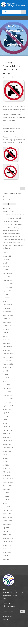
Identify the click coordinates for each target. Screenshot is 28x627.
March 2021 (6, 468)
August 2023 (7, 367)
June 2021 (6, 458)
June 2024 (6, 333)
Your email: (6, 197)
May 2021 (6, 461)
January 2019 (7, 535)
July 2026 (6, 259)
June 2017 (6, 555)
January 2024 (7, 350)
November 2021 (8, 441)
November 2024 (8, 315)
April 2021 (6, 465)
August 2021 (7, 451)
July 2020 (6, 493)
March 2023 (6, 385)
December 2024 (8, 312)
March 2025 (6, 301)
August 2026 (7, 256)
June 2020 (6, 496)
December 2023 (8, 353)
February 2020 (7, 510)
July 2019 (6, 528)
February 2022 (7, 430)
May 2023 (6, 378)
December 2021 (8, 437)
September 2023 (8, 364)
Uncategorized (17, 77)
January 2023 (7, 392)
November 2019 (8, 517)
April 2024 (6, 340)
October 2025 (7, 287)
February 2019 (7, 531)
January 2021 (7, 475)
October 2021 (7, 444)
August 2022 (7, 409)
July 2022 (6, 413)
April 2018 (6, 549)
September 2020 (8, 489)
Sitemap (5, 619)
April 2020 (6, 503)
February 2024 (7, 346)
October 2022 (7, 402)
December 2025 (8, 280)
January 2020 (7, 514)
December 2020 (8, 479)
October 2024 (7, 319)
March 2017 (6, 559)
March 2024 (6, 343)
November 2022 (8, 399)
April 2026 (6, 270)
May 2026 (6, 266)
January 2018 (7, 552)
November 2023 (8, 357)
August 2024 (7, 326)
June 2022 (6, 416)
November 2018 (8, 542)
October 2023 (7, 360)
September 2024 (8, 322)
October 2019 (7, 521)
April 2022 (6, 423)
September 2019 (8, 524)
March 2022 (6, 427)
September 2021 (8, 447)
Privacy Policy (7, 617)
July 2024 (6, 329)
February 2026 (7, 273)
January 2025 (7, 308)
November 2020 (8, 482)
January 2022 (7, 434)
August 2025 (7, 291)
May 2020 (6, 500)
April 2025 (6, 298)
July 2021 (6, 454)
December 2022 (8, 395)
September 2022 (8, 406)
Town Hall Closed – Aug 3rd (12, 218)
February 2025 (7, 305)
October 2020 (7, 486)
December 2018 (8, 538)
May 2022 (6, 420)
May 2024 (6, 336)
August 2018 (7, 545)
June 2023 (6, 374)
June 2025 (6, 294)
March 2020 (6, 507)
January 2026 (7, 277)
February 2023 (7, 388)
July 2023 (6, 371)
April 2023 (6, 381)
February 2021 (7, 472)
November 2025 (8, 284)
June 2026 (6, 263)
